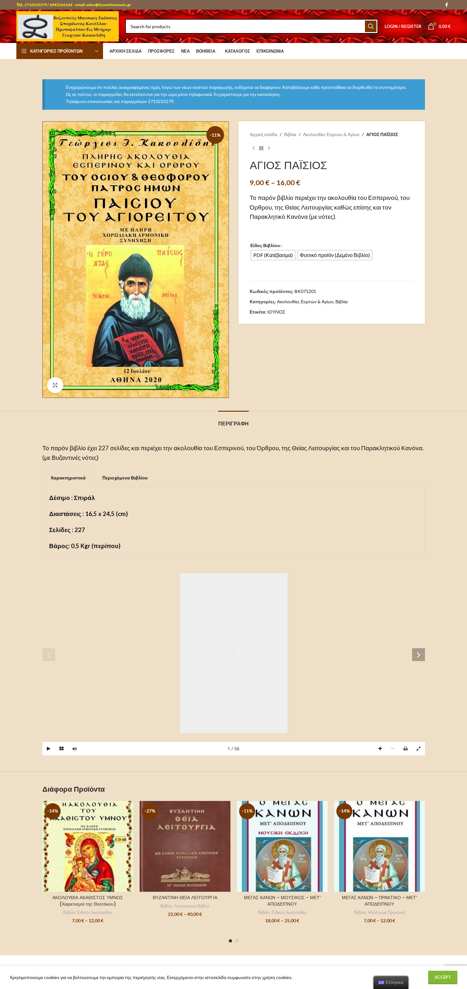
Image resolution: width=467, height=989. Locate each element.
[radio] (273, 255)
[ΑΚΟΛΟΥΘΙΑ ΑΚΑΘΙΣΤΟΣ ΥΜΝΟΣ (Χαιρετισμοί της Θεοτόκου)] (87, 846)
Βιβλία (290, 134)
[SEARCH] (370, 26)
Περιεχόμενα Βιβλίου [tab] (125, 477)
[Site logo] (67, 26)
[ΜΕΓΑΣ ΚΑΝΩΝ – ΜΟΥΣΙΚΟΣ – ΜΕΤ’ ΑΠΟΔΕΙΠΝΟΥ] (282, 846)
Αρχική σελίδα (263, 134)
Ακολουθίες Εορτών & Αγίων (331, 134)
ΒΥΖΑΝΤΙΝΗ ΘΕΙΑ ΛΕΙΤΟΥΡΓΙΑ (185, 897)
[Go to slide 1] (230, 940)
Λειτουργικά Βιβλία (191, 905)
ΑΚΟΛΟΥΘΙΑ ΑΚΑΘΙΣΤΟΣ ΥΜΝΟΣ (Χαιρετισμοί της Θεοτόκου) (87, 900)
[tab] (233, 420)
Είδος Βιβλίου (265, 245)
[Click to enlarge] (55, 385)
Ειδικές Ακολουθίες (94, 912)
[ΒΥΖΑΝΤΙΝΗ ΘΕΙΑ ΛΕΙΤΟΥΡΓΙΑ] (185, 846)
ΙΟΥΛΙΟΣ (276, 311)
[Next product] (269, 148)
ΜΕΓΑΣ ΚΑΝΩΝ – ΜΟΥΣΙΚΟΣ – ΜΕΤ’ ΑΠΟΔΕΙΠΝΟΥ (282, 900)
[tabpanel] (233, 522)
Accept (443, 977)
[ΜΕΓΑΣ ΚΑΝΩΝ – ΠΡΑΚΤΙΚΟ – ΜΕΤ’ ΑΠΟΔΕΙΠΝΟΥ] (379, 846)
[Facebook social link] (447, 5)
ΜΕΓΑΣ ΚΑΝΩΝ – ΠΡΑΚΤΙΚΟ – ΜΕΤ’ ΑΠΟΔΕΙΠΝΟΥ (379, 900)
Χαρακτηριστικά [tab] (68, 477)
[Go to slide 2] (236, 940)
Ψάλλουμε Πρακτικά (386, 912)
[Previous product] (253, 148)
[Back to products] (261, 148)
